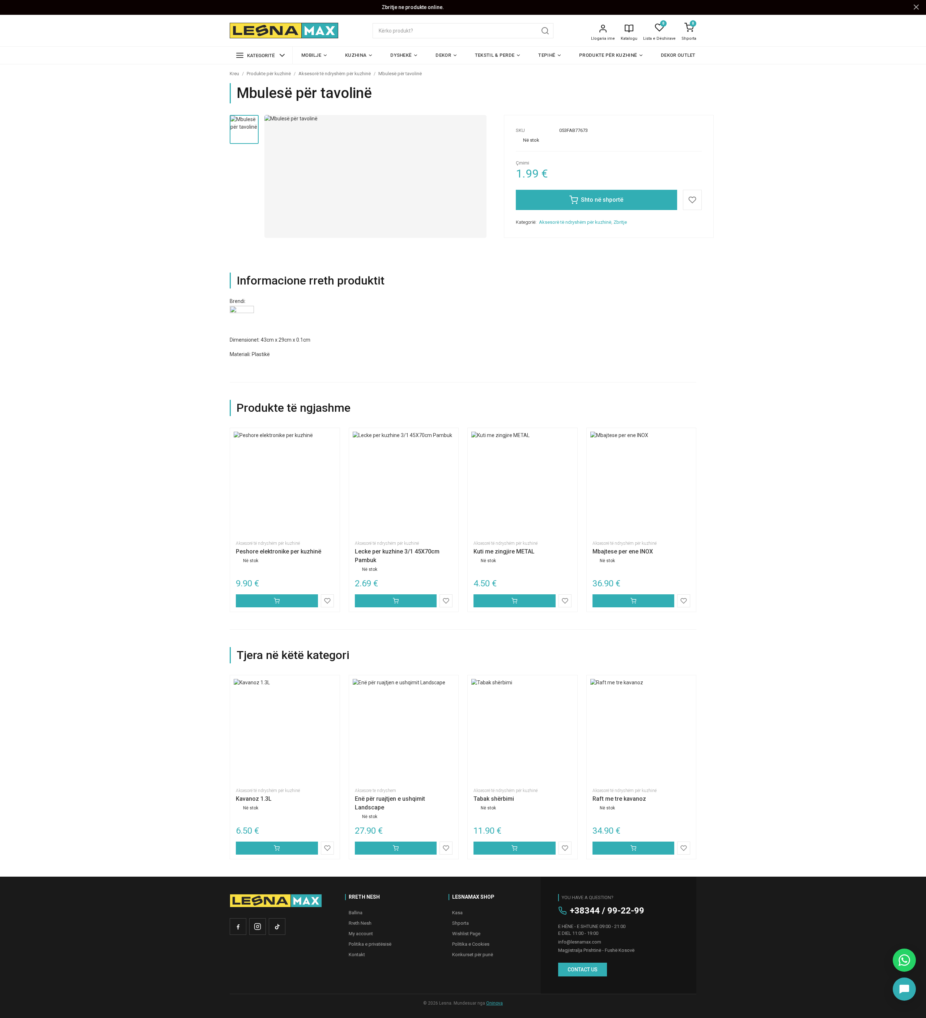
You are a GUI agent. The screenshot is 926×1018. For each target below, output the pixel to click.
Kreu (234, 73)
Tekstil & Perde (495, 55)
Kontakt (357, 954)
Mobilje (311, 55)
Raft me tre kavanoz (619, 798)
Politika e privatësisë (370, 944)
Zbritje (620, 222)
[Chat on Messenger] (904, 989)
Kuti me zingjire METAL (504, 551)
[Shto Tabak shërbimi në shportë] (514, 848)
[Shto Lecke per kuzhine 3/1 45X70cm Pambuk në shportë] (396, 600)
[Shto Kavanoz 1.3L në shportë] (277, 848)
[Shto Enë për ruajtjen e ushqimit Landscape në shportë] (396, 848)
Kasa (457, 912)
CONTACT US (583, 969)
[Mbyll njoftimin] (916, 7)
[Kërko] (545, 30)
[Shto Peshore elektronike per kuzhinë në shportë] (277, 600)
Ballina (355, 912)
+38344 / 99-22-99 (607, 911)
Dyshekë (401, 55)
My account (361, 933)
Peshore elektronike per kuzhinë (278, 551)
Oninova (494, 1003)
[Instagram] (257, 926)
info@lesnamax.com (579, 942)
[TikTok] (277, 926)
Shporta (688, 38)
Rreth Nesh (360, 923)
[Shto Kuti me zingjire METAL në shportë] (514, 600)
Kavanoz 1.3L (254, 798)
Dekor (443, 55)
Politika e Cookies (470, 944)
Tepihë (546, 55)
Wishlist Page (466, 933)
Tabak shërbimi (493, 798)
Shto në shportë (602, 199)
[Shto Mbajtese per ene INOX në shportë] (633, 600)
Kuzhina (355, 55)
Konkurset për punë (472, 954)
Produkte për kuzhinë (608, 55)
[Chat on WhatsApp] (904, 960)
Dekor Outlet (678, 55)
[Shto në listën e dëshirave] (692, 200)
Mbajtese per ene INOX (622, 551)
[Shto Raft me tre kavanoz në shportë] (633, 848)
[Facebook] (238, 926)
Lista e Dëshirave (659, 38)
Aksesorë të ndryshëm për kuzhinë (334, 73)
